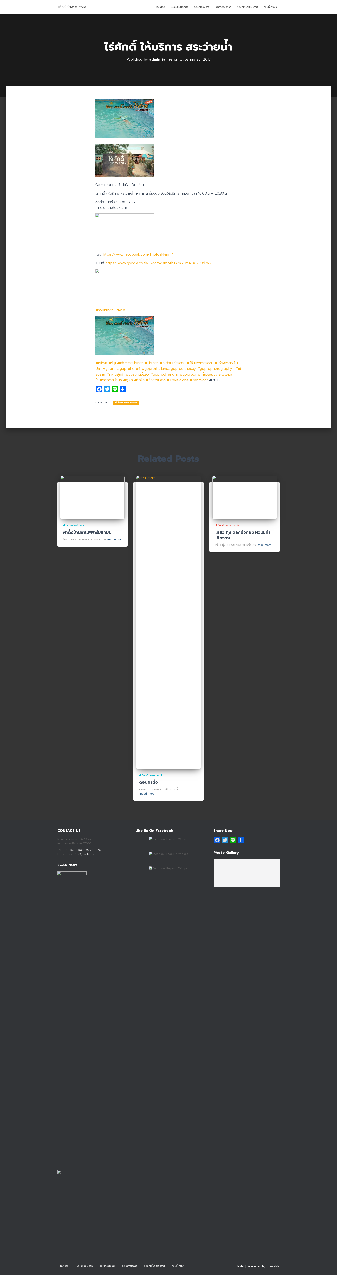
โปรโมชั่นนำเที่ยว (179, 7)
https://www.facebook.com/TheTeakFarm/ (138, 254)
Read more (114, 539)
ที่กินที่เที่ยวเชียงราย (247, 7)
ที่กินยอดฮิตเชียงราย (74, 525)
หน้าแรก (160, 7)
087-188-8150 (73, 850)
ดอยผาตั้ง (148, 782)
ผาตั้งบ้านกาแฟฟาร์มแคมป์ (87, 532)
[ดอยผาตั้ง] (168, 622)
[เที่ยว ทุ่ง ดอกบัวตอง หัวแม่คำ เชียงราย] (244, 497)
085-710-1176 (91, 850)
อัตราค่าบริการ (223, 7)
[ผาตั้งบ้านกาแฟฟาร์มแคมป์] (92, 497)
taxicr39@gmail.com (81, 854)
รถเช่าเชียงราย (202, 7)
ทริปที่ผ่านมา (270, 7)
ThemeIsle (273, 1266)
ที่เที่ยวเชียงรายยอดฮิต (126, 403)
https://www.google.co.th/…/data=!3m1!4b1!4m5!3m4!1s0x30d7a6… (159, 263)
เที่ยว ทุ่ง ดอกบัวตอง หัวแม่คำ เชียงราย (242, 535)
